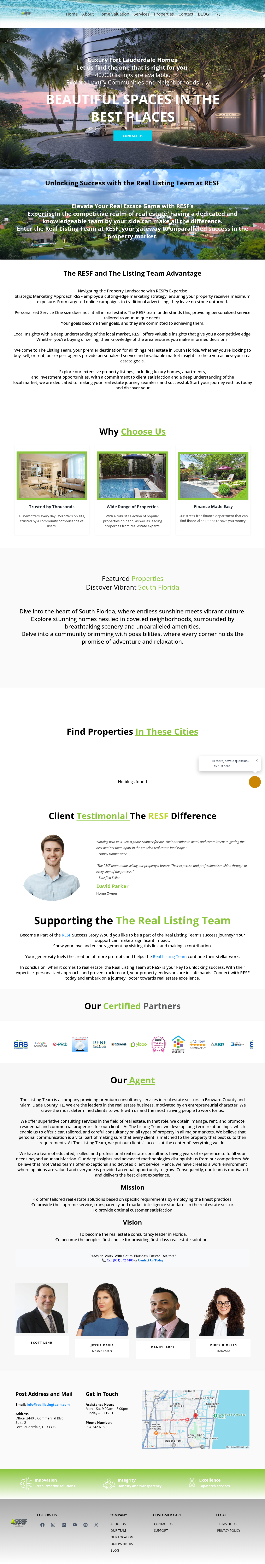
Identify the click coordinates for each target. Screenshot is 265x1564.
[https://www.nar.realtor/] (196, 1044)
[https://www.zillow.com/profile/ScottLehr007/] (157, 1044)
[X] (96, 1524)
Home (72, 14)
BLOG (203, 14)
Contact (185, 14)
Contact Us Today (150, 1260)
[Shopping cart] (218, 14)
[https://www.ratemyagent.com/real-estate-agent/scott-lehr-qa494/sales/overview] (117, 1044)
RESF (66, 935)
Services (141, 14)
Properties (164, 14)
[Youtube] (74, 1524)
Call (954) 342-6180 (120, 1260)
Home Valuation (113, 14)
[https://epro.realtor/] (19, 1044)
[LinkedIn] (64, 1524)
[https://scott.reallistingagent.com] (98, 1044)
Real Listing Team (170, 956)
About (88, 14)
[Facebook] (42, 1524)
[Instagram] (53, 1524)
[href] (195, 1419)
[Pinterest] (85, 1524)
